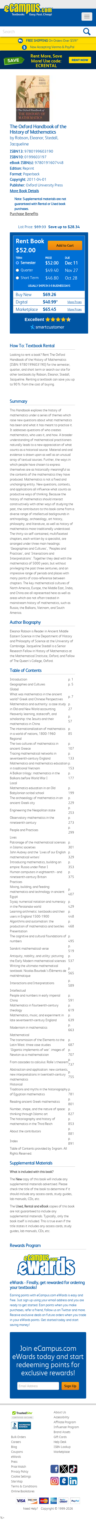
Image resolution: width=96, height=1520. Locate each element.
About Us (60, 1412)
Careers (16, 1442)
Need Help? (30, 1508)
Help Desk (60, 1442)
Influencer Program (66, 1427)
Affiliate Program (65, 1422)
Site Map (17, 1481)
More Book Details (24, 190)
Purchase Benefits (24, 213)
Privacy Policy (19, 1471)
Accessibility (61, 1417)
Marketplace (62, 1452)
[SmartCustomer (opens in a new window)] (47, 327)
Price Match (18, 1466)
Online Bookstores (22, 1491)
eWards (16, 1457)
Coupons (17, 1452)
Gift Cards (60, 1437)
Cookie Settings (21, 1476)
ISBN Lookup (62, 1447)
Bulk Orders (18, 1437)
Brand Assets (62, 1432)
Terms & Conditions (24, 1486)
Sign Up (70, 1386)
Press (14, 1461)
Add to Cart (65, 245)
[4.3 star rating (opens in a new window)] (58, 319)
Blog (14, 1447)
